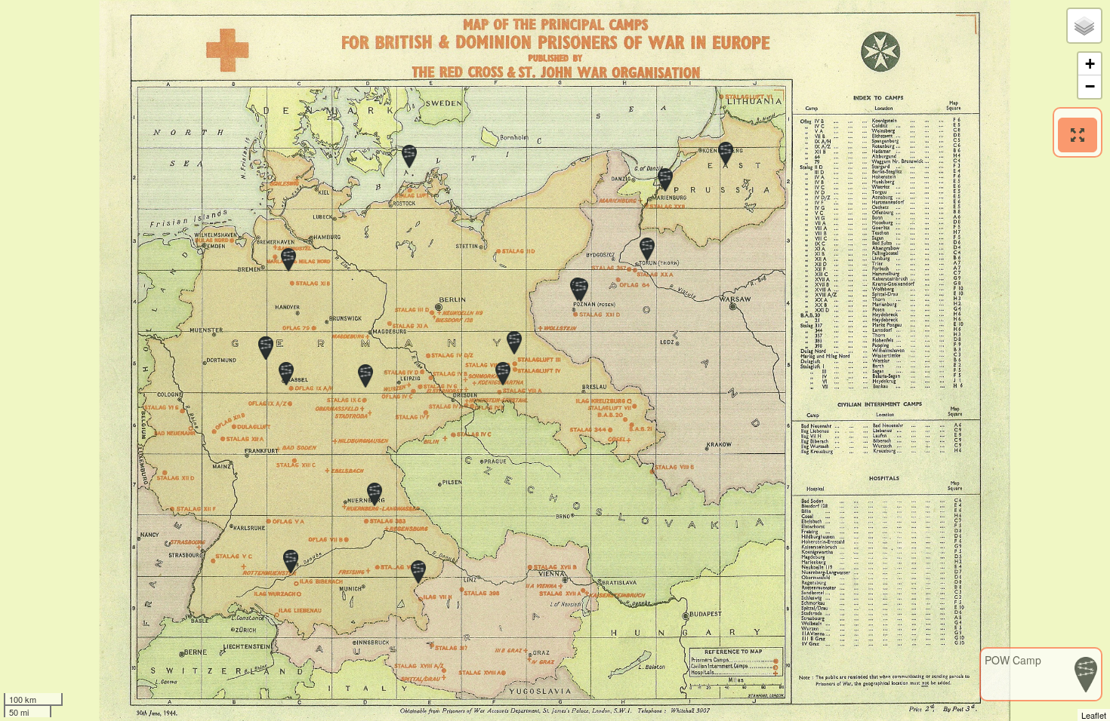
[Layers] (1084, 25)
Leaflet (1093, 715)
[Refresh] (1077, 135)
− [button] (1090, 86)
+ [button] (1090, 63)
